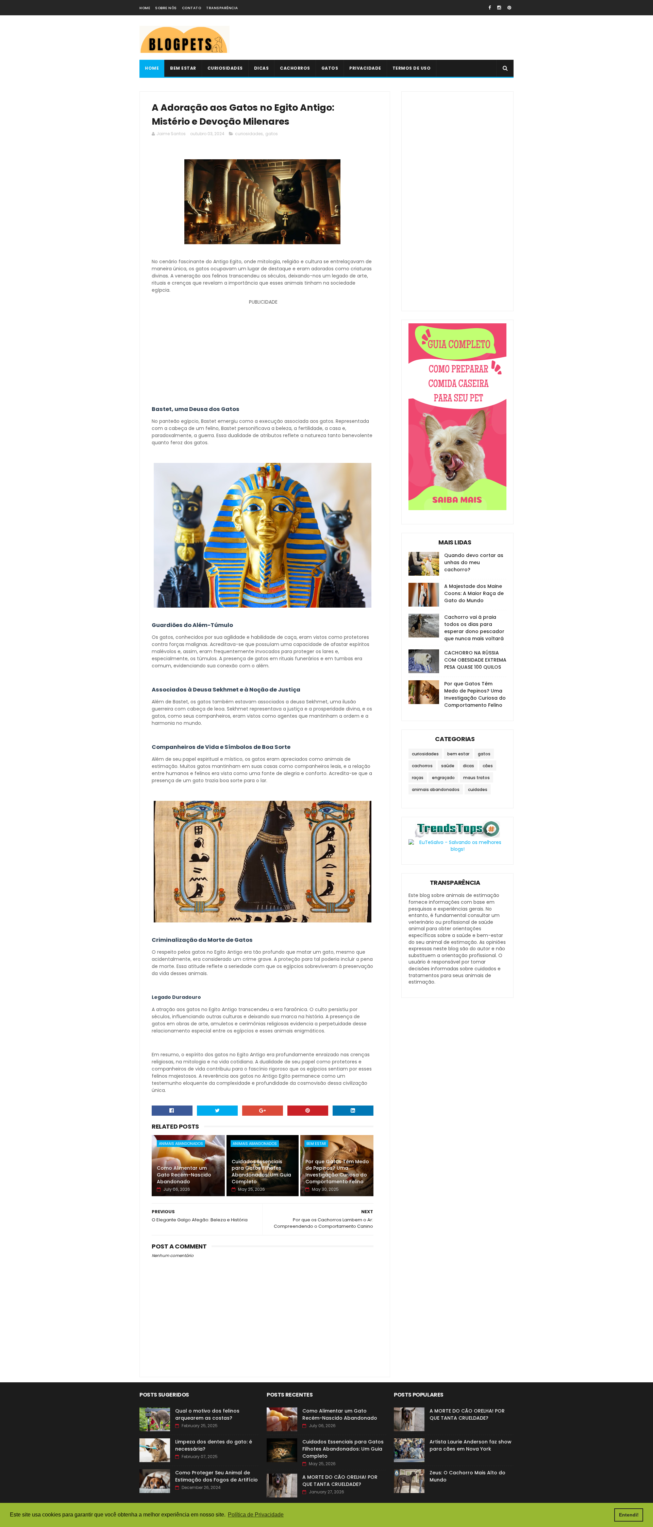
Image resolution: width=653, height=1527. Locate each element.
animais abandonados (181, 1143)
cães (488, 766)
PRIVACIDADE (365, 68)
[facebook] (489, 7)
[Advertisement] (390, 37)
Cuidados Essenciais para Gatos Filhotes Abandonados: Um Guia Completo (261, 1171)
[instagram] (499, 7)
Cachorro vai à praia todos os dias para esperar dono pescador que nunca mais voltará (474, 628)
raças (417, 777)
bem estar (316, 1143)
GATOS (329, 68)
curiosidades (249, 134)
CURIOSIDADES (225, 68)
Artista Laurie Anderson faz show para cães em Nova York (471, 1445)
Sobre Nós (166, 8)
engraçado (443, 777)
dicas (468, 766)
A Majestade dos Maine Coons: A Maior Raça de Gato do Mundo (474, 593)
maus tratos (476, 777)
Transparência (222, 8)
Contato (191, 8)
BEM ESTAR (183, 68)
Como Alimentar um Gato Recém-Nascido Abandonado (184, 1175)
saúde (447, 766)
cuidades (477, 789)
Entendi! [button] (629, 1514)
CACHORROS (295, 68)
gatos (271, 134)
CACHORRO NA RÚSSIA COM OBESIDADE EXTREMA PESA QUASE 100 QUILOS (475, 659)
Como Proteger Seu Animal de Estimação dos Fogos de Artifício (216, 1476)
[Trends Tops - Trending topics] (457, 835)
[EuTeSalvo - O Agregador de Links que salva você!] (457, 849)
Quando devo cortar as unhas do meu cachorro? (473, 562)
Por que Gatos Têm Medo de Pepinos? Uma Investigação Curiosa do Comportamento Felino (337, 1171)
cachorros (422, 766)
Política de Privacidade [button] (256, 1514)
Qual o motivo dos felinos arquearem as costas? (207, 1414)
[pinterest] (509, 7)
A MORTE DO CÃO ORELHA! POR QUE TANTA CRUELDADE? (340, 1481)
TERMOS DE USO (411, 68)
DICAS (261, 68)
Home (144, 8)
